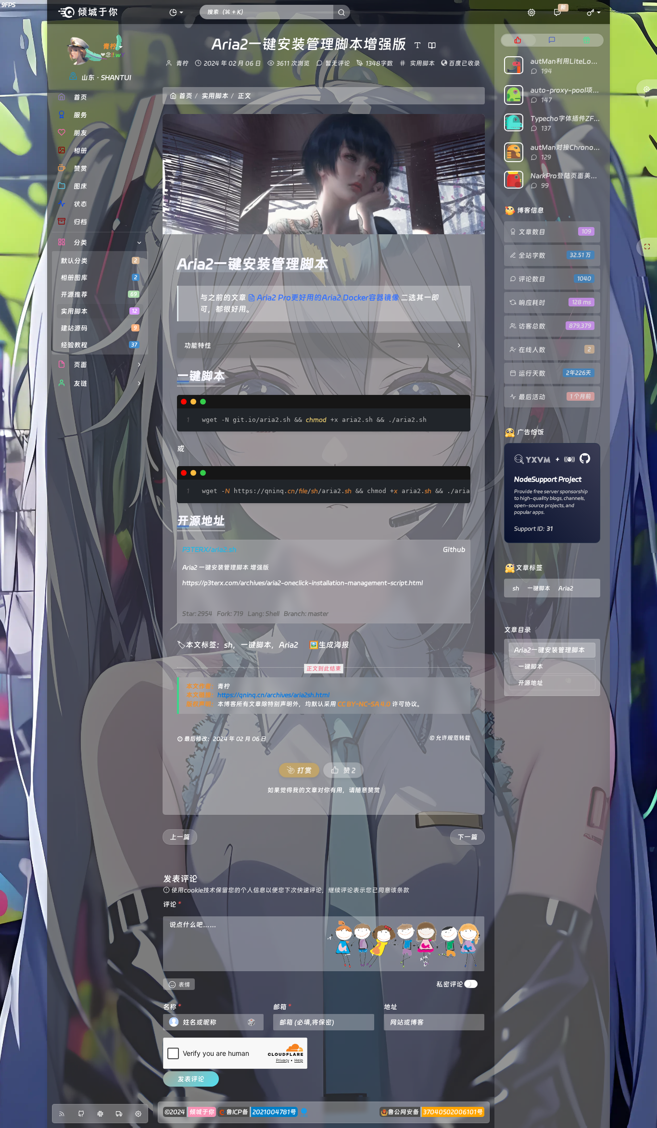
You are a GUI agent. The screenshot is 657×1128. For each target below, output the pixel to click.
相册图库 (99, 277)
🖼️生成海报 (329, 644)
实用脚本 (99, 311)
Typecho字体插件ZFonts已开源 (580, 118)
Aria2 (288, 644)
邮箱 (282, 1007)
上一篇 (180, 837)
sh (228, 644)
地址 (390, 1007)
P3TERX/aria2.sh (209, 549)
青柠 (182, 63)
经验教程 (99, 345)
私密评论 (449, 984)
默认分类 (99, 261)
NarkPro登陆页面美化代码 (571, 175)
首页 (185, 96)
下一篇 (467, 837)
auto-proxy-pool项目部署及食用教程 (588, 90)
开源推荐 (99, 294)
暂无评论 (337, 63)
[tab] (518, 40)
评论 (172, 904)
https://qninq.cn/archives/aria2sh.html (273, 694)
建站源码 (99, 328)
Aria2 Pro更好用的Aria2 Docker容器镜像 (328, 297)
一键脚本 (255, 644)
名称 (172, 1007)
